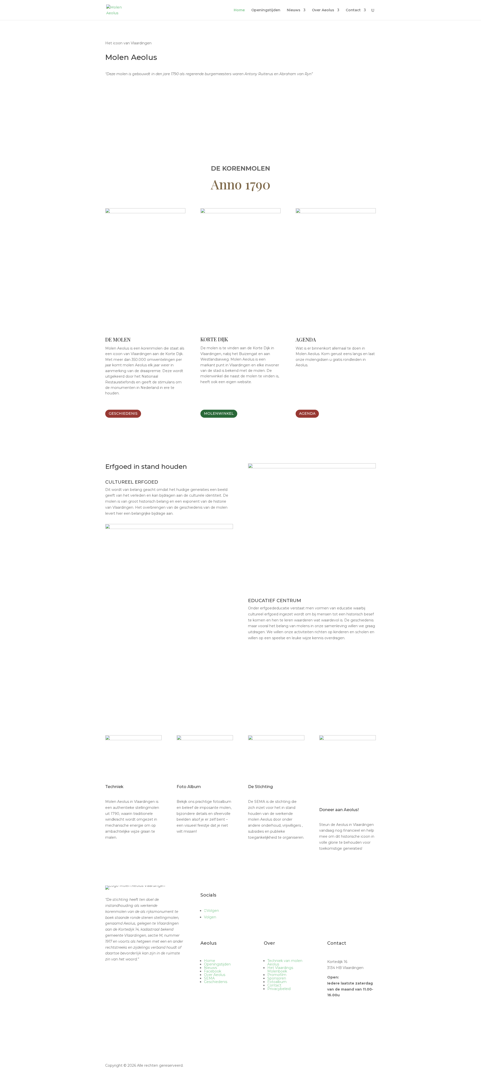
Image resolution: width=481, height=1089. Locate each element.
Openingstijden (265, 10)
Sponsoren (276, 978)
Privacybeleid (279, 989)
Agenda (307, 413)
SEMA (209, 978)
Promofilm (276, 974)
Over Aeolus (323, 10)
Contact (353, 10)
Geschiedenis (123, 413)
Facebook (212, 971)
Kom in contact (216, 1011)
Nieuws (293, 10)
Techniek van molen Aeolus (284, 962)
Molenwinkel (219, 413)
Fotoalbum (277, 981)
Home (239, 10)
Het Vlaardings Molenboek (280, 969)
